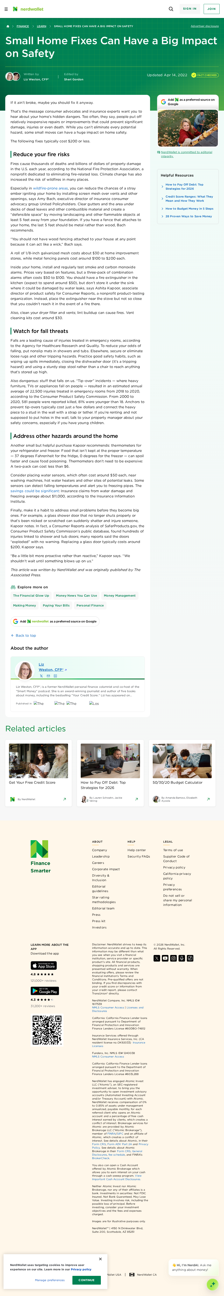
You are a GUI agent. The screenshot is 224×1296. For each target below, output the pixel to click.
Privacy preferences (172, 887)
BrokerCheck (100, 1158)
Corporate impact (106, 869)
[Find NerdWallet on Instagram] (173, 958)
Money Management (120, 595)
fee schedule (116, 1154)
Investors (99, 927)
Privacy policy (174, 867)
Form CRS (99, 1144)
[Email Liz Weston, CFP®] (48, 676)
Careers (98, 863)
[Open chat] (212, 1284)
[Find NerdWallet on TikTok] (190, 958)
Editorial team (103, 908)
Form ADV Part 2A (119, 1144)
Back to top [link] (26, 635)
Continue (86, 1280)
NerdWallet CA (147, 1274)
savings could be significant (34, 491)
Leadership (101, 856)
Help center (137, 850)
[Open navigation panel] (6, 8)
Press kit (99, 921)
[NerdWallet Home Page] (27, 9)
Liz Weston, (51, 667)
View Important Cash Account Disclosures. (117, 1177)
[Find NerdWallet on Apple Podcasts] (181, 958)
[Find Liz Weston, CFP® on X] (41, 676)
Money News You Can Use (76, 595)
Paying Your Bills (56, 605)
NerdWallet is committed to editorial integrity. (186, 154)
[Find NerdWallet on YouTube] (165, 958)
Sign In (190, 8)
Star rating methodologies (104, 900)
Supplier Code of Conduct (176, 859)
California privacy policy (177, 876)
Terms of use (173, 850)
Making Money (24, 605)
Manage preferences (50, 1280)
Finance (23, 26)
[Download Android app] (45, 991)
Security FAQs (139, 856)
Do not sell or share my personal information (177, 900)
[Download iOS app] (44, 965)
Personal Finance (90, 605)
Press (96, 914)
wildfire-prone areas (50, 188)
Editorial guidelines (100, 889)
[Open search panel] (171, 9)
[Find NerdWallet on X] (157, 958)
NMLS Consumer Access (108, 1007)
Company (99, 850)
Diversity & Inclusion (100, 878)
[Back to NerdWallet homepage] (7, 26)
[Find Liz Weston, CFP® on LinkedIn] (55, 676)
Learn (41, 26)
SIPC (120, 1133)
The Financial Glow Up (31, 595)
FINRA (111, 1133)
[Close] (217, 1260)
